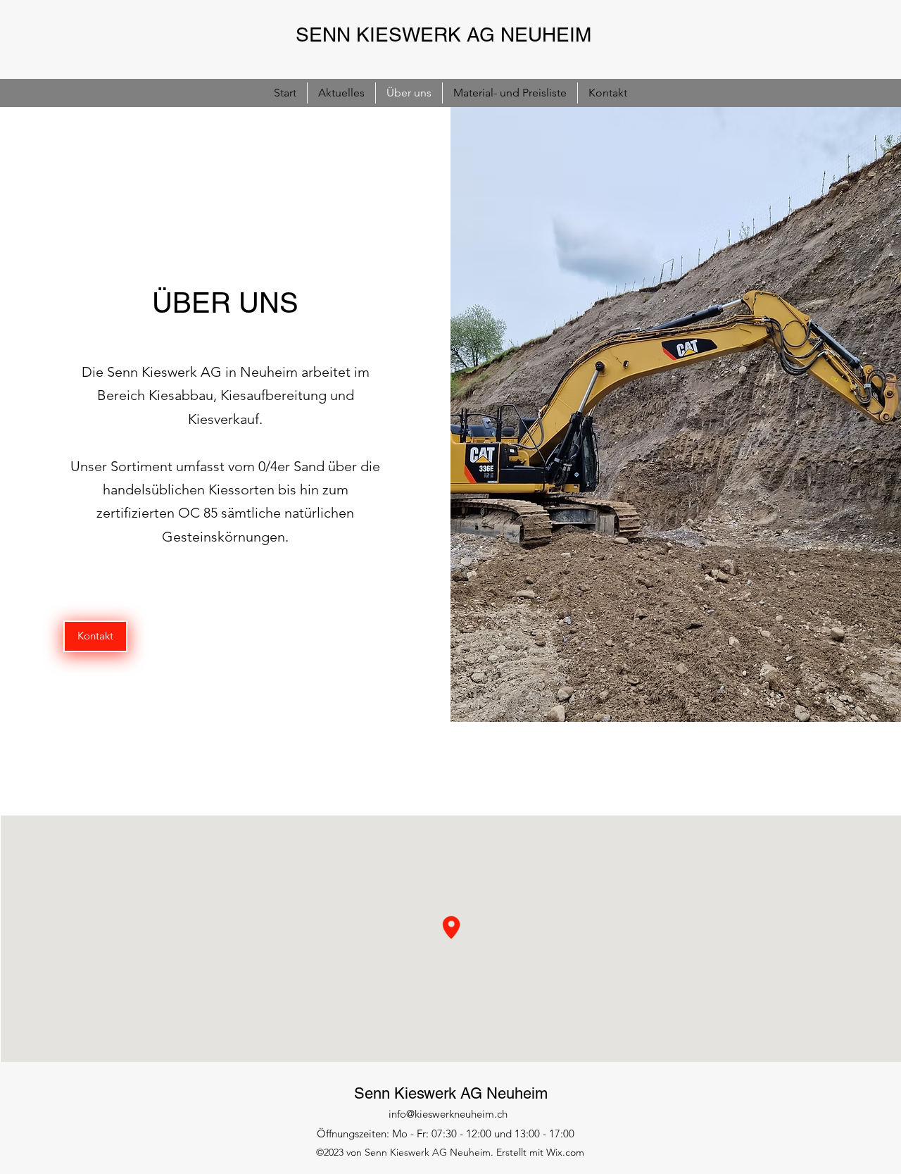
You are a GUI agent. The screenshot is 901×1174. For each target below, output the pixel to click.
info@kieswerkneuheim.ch (448, 1113)
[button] (95, 636)
